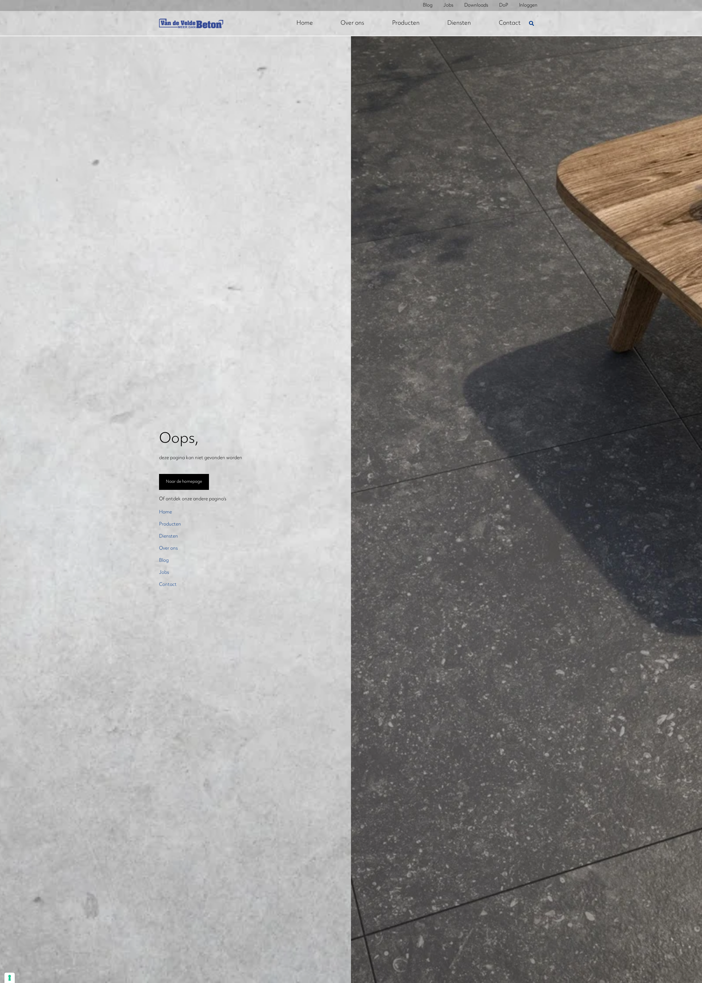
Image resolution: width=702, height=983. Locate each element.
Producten (170, 524)
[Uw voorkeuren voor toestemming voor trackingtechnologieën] (9, 978)
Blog (164, 560)
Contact (168, 584)
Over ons (168, 548)
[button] (531, 23)
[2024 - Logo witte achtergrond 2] (191, 23)
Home (165, 512)
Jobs (164, 572)
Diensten (168, 536)
